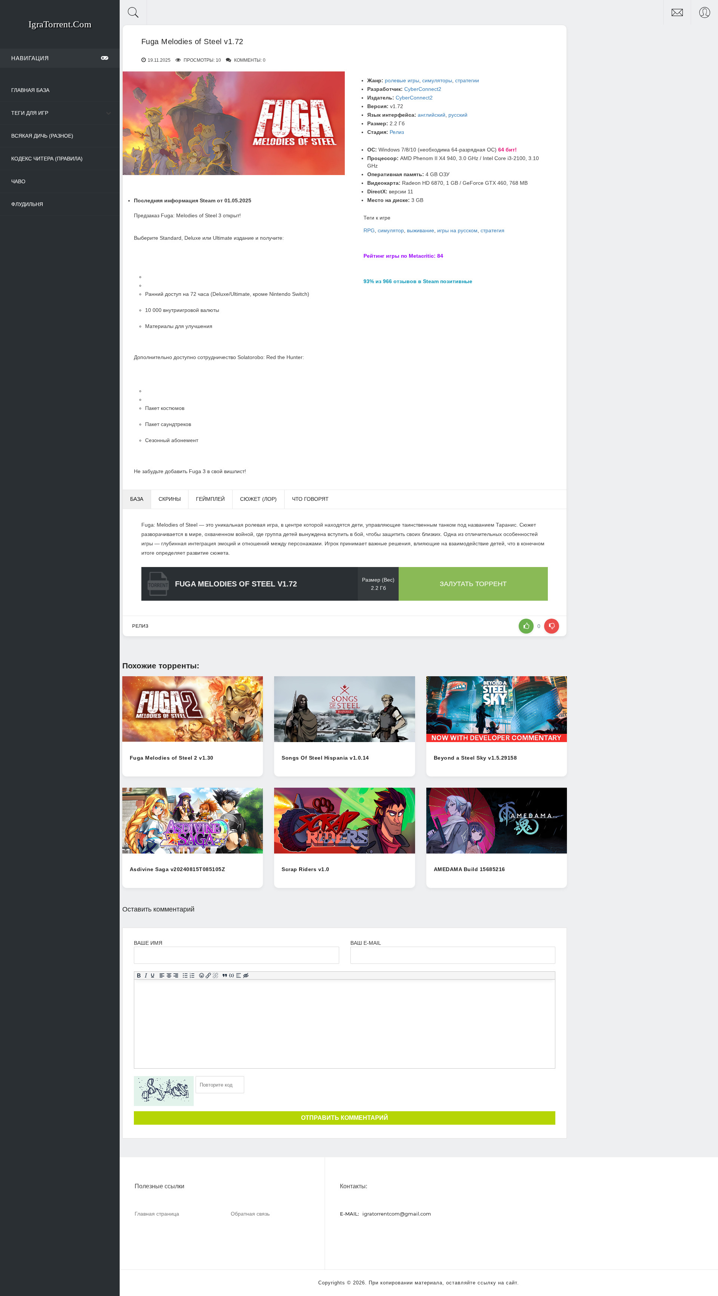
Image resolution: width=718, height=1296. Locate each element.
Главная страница (157, 1213)
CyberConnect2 (422, 89)
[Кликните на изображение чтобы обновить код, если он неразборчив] (164, 1091)
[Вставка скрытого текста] (245, 975)
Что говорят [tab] (310, 499)
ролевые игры (402, 80)
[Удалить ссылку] (215, 975)
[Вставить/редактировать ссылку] (208, 975)
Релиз (397, 132)
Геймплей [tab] (210, 499)
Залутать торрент (473, 584)
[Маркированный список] (185, 975)
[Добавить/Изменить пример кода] (231, 975)
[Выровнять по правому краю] (176, 975)
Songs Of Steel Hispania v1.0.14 (325, 758)
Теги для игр (29, 113)
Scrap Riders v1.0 (305, 869)
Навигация (30, 58)
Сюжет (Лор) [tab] (258, 499)
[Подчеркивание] (152, 975)
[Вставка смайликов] (201, 975)
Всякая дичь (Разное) (42, 136)
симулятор (391, 230)
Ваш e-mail (365, 943)
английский (431, 115)
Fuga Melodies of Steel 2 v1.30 (172, 758)
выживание (420, 230)
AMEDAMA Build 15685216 (469, 869)
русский (457, 115)
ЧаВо (18, 181)
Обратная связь (250, 1213)
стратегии (467, 80)
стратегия (492, 230)
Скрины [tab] (170, 499)
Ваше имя (148, 943)
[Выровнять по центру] (168, 975)
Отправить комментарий (344, 1118)
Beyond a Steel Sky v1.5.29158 (475, 758)
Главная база (30, 90)
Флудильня (27, 204)
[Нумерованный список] (192, 975)
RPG (369, 230)
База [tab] (136, 499)
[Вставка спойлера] (238, 975)
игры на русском (457, 230)
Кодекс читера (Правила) (47, 159)
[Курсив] (145, 975)
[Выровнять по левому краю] (162, 975)
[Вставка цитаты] (224, 975)
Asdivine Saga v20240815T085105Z (177, 869)
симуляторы (437, 80)
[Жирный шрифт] (138, 975)
